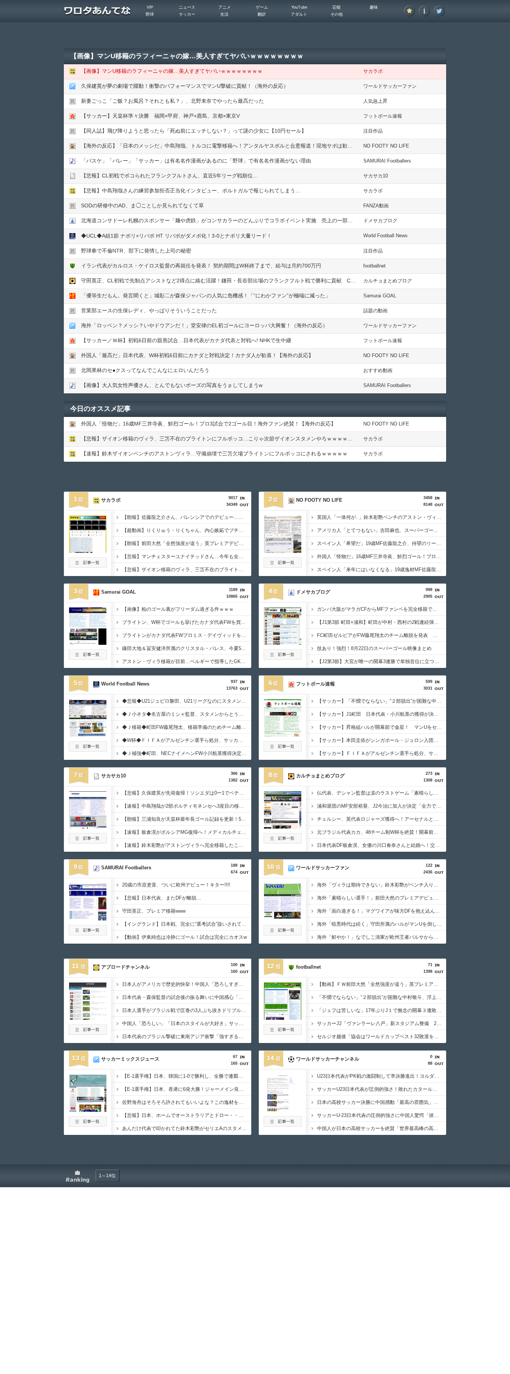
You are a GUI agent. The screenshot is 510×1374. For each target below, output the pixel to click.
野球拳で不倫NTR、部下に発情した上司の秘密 (136, 251)
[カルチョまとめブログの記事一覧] (283, 841)
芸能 (336, 7)
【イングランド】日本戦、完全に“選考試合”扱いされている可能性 (186, 924)
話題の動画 (375, 310)
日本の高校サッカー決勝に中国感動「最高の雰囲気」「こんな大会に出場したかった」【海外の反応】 (381, 1102)
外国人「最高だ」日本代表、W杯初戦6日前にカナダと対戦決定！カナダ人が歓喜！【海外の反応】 (197, 355)
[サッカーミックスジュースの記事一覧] (88, 1124)
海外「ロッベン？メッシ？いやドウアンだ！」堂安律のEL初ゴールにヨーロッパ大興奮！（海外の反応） (204, 325)
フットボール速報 (382, 116)
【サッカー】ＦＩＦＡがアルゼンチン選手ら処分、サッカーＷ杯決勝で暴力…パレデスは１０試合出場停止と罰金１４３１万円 (381, 753)
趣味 (374, 7)
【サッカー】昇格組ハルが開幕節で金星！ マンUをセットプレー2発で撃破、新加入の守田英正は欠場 (381, 727)
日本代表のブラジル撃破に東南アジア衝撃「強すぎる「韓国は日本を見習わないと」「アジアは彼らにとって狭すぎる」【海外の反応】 (186, 1036)
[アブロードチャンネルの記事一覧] (88, 1032)
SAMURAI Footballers (387, 161)
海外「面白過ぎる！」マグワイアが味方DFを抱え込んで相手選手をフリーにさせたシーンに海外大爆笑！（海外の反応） (381, 911)
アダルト (299, 14)
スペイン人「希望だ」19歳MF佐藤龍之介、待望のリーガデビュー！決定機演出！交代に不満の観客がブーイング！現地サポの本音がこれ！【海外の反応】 (381, 543)
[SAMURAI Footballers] (87, 918)
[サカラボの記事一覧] (88, 565)
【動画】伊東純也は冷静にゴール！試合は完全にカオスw (184, 937)
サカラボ (373, 71)
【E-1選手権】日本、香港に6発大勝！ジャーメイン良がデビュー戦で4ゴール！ (186, 1089)
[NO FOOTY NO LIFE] (282, 550)
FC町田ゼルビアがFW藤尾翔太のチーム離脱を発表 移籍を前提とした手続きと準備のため (381, 635)
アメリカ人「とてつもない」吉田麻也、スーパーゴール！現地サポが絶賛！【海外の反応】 (381, 530)
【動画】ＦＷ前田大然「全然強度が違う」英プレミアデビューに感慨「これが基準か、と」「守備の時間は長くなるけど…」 (381, 984)
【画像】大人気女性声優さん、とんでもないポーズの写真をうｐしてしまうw (171, 385)
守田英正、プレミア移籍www (154, 911)
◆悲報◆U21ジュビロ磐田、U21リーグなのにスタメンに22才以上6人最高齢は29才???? (186, 701)
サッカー (187, 14)
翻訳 (262, 14)
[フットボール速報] (282, 734)
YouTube (299, 7)
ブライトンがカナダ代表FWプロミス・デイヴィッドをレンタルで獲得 (186, 635)
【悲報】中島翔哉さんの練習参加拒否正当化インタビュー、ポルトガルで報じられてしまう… (191, 191)
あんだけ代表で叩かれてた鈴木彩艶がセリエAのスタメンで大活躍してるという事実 (186, 1128)
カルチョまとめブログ (387, 281)
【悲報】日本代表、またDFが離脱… (161, 898)
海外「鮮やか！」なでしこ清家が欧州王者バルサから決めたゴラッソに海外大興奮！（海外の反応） (381, 937)
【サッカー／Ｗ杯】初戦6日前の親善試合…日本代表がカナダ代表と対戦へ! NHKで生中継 (186, 340)
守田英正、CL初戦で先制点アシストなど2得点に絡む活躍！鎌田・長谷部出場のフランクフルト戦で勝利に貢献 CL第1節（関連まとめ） (242, 281)
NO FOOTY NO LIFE (386, 146)
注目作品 (373, 131)
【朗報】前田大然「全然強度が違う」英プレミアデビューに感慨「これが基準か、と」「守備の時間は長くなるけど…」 (186, 543)
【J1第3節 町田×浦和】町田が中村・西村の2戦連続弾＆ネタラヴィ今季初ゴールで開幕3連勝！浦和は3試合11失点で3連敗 (381, 622)
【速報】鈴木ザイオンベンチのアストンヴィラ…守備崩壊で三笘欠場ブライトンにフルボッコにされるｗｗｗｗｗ (214, 454)
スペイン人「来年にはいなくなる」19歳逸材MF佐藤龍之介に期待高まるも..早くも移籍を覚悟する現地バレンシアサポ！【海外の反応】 (381, 569)
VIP (150, 7)
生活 (224, 14)
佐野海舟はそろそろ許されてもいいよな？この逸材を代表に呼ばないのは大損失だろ (186, 1102)
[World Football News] (87, 734)
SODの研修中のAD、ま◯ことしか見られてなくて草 (142, 205)
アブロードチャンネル (125, 967)
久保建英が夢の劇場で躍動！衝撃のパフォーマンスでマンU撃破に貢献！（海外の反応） (185, 86)
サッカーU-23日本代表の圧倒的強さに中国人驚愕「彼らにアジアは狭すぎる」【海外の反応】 (381, 1115)
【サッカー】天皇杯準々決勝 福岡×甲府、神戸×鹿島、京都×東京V (160, 116)
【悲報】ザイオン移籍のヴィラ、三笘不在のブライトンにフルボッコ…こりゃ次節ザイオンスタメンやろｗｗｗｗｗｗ (219, 439)
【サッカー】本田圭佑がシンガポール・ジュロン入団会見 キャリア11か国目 (381, 740)
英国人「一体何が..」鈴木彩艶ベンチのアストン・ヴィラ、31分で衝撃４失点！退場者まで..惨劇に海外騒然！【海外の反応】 (381, 517)
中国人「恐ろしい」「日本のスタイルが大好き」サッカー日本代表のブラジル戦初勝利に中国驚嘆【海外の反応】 (186, 1023)
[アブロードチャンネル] (87, 1017)
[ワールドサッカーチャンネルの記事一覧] (283, 1124)
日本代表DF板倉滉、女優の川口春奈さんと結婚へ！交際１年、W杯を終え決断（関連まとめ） (381, 845)
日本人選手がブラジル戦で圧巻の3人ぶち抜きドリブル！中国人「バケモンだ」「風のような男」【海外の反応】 (186, 1010)
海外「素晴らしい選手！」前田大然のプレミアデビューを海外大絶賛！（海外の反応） (381, 898)
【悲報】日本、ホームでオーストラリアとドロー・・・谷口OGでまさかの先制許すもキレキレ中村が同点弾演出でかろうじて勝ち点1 (186, 1115)
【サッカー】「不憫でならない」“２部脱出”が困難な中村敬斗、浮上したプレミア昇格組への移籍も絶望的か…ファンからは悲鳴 (381, 701)
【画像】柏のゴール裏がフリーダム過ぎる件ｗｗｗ (178, 609)
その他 (336, 14)
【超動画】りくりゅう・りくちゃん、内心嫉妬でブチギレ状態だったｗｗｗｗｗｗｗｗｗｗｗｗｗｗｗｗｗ (186, 530)
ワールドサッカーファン (390, 86)
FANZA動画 (376, 205)
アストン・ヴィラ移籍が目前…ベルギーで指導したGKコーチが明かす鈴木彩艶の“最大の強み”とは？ (186, 661)
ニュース (187, 7)
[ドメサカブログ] (282, 642)
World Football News (385, 235)
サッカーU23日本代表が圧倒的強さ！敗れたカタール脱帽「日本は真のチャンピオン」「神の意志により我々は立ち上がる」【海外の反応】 (381, 1089)
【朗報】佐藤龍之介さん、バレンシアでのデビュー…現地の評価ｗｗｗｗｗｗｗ (186, 517)
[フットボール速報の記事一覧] (283, 749)
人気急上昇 (375, 101)
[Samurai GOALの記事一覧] (88, 657)
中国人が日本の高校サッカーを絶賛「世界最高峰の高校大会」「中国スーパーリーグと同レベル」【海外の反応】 (381, 1128)
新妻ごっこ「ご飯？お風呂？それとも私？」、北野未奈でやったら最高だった (172, 101)
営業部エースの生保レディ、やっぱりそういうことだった (149, 310)
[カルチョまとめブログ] (282, 826)
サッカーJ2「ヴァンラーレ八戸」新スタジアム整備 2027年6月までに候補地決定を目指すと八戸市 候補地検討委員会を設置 (381, 1023)
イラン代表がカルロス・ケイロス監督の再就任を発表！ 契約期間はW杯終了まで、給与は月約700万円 (201, 266)
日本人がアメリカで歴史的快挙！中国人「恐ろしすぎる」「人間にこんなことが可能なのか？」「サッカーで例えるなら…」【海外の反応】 (186, 984)
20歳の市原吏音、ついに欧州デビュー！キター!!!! (176, 885)
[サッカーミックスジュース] (87, 1109)
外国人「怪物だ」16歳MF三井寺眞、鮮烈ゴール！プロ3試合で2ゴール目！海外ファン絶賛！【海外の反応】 (208, 424)
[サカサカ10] (87, 826)
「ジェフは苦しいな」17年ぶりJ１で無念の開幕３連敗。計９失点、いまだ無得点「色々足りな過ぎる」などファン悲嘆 (381, 1010)
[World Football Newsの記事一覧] (88, 749)
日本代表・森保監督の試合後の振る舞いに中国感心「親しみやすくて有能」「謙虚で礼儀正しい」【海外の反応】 (186, 997)
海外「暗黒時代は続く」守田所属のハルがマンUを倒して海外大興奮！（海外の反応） (381, 924)
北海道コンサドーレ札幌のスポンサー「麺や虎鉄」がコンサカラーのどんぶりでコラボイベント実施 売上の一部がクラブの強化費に (238, 220)
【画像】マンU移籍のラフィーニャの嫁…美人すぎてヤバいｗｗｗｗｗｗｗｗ (171, 71)
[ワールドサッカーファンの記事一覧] (283, 933)
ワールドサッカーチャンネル (327, 1058)
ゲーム (262, 7)
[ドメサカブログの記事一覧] (283, 657)
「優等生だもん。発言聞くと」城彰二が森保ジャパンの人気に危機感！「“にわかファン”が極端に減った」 (205, 295)
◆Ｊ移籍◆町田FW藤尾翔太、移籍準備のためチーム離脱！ (186, 727)
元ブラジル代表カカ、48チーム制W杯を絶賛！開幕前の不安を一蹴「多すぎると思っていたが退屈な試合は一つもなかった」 (381, 832)
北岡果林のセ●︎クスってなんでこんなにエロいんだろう (145, 370)
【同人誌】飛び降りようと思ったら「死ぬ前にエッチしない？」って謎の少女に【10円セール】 (194, 131)
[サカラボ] (87, 550)
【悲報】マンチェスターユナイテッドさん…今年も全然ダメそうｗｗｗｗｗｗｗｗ (186, 556)
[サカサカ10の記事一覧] (88, 841)
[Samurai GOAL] (87, 642)
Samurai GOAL (379, 295)
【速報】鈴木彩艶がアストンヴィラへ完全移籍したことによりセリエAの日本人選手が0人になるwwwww (186, 845)
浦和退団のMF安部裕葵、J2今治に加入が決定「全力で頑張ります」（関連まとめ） (381, 806)
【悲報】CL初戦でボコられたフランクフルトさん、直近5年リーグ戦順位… (169, 176)
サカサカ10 (375, 176)
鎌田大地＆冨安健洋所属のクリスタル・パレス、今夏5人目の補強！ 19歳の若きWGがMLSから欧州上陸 (186, 648)
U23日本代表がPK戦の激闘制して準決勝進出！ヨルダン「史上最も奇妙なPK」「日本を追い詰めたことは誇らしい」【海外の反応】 (381, 1076)
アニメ (224, 7)
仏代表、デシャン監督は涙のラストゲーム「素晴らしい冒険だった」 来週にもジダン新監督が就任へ (381, 793)
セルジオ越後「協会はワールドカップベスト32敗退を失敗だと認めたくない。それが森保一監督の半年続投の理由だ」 (381, 1036)
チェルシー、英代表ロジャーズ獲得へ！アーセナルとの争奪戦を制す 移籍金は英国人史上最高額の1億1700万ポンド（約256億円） (381, 819)
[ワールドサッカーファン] (282, 918)
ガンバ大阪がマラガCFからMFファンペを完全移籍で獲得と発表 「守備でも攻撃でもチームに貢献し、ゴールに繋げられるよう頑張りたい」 (381, 609)
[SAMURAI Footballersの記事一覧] (88, 933)
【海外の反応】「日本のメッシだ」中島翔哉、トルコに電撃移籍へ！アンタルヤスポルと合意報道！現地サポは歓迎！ (219, 146)
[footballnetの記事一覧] (283, 1032)
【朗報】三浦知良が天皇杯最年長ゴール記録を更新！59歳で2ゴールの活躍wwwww (186, 819)
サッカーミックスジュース (130, 1058)
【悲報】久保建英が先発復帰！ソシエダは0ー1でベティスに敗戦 (186, 793)
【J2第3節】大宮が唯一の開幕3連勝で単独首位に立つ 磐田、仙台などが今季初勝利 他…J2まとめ (381, 661)
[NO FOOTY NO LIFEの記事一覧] (283, 565)
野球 (150, 14)
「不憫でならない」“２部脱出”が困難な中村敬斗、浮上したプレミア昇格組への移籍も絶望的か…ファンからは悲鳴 (381, 997)
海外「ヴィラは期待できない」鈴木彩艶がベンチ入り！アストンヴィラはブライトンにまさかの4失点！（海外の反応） (381, 885)
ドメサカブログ (380, 220)
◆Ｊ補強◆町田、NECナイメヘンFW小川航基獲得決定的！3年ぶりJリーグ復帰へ (186, 753)
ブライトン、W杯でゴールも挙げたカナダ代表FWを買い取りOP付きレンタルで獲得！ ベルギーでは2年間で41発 (186, 622)
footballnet (374, 266)
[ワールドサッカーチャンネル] (282, 1109)
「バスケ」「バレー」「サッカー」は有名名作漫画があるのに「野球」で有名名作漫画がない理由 (196, 161)
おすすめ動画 (377, 370)
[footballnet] (282, 1017)
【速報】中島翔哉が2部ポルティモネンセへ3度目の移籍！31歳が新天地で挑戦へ (186, 806)
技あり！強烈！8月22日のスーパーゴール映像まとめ (374, 648)
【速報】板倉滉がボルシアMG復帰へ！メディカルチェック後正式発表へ (186, 832)
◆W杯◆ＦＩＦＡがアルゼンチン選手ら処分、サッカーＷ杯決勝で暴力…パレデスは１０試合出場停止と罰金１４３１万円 (186, 740)
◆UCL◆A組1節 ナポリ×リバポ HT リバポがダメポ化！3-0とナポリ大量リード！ (176, 236)
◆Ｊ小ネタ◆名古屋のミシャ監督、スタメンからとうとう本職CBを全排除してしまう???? (186, 714)
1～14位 (107, 1175)
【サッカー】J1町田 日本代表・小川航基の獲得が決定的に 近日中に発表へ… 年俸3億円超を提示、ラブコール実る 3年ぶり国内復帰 (381, 714)
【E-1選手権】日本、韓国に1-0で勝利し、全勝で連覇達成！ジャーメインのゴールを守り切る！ (186, 1076)
